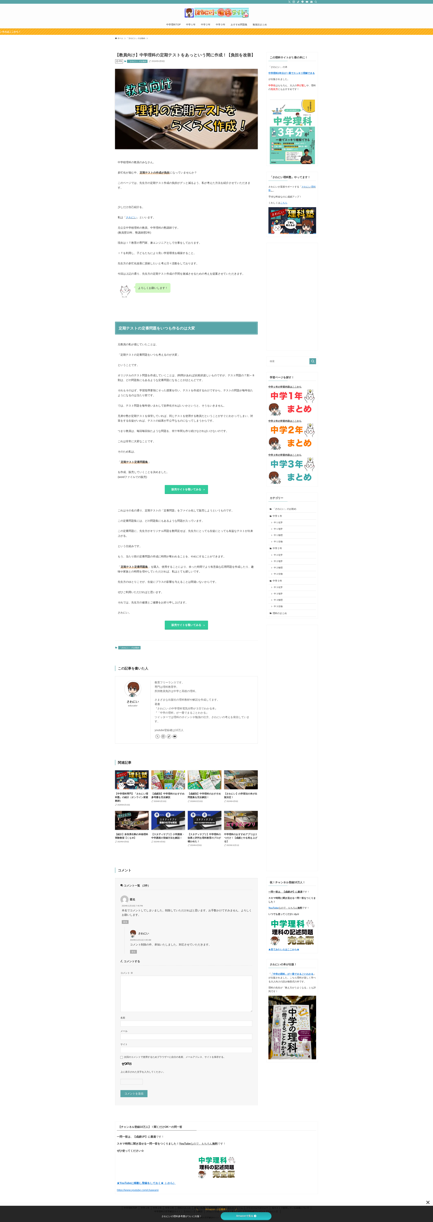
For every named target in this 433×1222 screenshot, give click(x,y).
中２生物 (278, 574)
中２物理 (278, 568)
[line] (302, 2)
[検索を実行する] (312, 361)
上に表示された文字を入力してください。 (142, 1071)
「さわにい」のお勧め (137, 61)
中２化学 (278, 555)
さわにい (131, 217)
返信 (125, 922)
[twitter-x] (289, 2)
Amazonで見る (244, 1215)
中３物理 (278, 600)
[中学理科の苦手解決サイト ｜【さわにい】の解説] (216, 13)
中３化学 (278, 587)
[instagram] (294, 2)
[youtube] (307, 2)
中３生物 (278, 606)
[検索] (316, 2)
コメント (126, 973)
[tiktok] (298, 2)
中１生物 (278, 541)
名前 (122, 1017)
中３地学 (278, 594)
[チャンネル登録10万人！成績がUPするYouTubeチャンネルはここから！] (216, 31)
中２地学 (278, 561)
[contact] (311, 2)
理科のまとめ (280, 613)
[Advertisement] (292, 295)
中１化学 (278, 522)
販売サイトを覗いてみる (186, 489)
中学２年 (277, 548)
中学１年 (277, 516)
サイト (124, 1044)
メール (124, 1031)
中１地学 (278, 529)
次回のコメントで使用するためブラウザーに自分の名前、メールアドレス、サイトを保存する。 (175, 1057)
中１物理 (278, 535)
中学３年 (277, 580)
